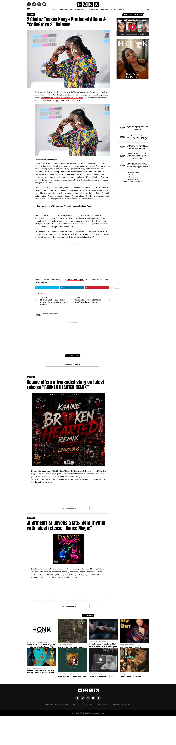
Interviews (93, 9)
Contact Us (126, 704)
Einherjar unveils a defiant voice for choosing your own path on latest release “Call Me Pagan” (137, 165)
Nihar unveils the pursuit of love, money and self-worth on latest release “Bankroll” (137, 146)
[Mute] (143, 34)
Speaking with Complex (44, 163)
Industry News (66, 9)
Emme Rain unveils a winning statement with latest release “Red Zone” (137, 128)
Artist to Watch (117, 9)
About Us (48, 704)
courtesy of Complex (75, 279)
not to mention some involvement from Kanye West (62, 97)
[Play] (119, 34)
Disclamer (88, 704)
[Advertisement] (72, 259)
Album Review (80, 9)
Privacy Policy (102, 704)
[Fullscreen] (146, 34)
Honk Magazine (50, 314)
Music (54, 9)
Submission (114, 704)
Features (104, 9)
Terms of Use (76, 704)
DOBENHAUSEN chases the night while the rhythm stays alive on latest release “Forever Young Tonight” (137, 156)
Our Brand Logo (61, 704)
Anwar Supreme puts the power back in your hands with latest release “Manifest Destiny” (137, 137)
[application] (133, 27)
